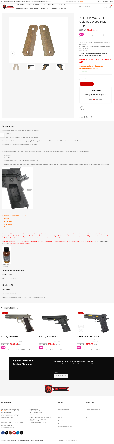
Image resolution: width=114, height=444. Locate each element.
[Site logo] (8, 6)
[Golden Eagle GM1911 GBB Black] (57, 323)
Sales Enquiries (62, 418)
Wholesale (89, 412)
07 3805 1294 (5, 419)
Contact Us (61, 415)
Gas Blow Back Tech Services (94, 415)
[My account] (105, 6)
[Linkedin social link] (89, 117)
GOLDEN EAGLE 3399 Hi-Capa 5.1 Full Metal (89, 337)
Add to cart (86, 84)
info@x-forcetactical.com (7, 427)
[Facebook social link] (84, 117)
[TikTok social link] (21, 432)
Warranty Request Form (64, 423)
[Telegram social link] (92, 117)
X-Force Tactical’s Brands (93, 409)
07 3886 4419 (33, 414)
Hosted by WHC (15, 440)
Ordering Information (63, 409)
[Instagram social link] (10, 432)
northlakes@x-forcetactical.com (38, 422)
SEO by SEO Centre (37, 440)
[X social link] (87, 117)
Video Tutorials (62, 412)
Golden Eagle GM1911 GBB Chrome (11, 337)
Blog (87, 420)
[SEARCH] (100, 7)
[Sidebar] (2, 135)
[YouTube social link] (14, 432)
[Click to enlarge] (12, 53)
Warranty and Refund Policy (65, 426)
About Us (88, 418)
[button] (90, 99)
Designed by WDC (25, 440)
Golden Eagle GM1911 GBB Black (48, 337)
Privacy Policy (61, 420)
